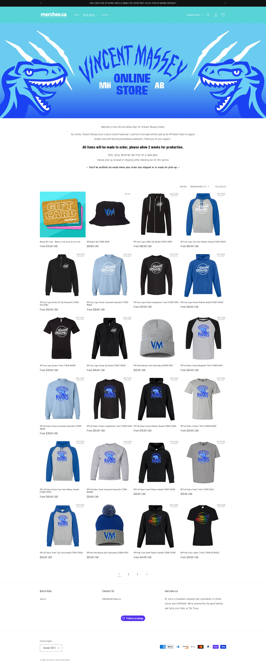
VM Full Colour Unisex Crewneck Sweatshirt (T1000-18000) (61, 427)
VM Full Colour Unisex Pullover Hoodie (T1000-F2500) (155, 426)
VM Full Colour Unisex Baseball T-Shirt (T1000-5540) (202, 365)
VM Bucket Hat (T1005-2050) (98, 241)
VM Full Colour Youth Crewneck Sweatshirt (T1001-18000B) (107, 490)
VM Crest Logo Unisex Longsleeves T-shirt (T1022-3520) (156, 302)
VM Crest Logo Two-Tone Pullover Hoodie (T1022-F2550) (203, 241)
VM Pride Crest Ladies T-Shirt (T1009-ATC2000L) (200, 552)
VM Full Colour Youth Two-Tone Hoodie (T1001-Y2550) (61, 552)
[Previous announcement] (40, 3)
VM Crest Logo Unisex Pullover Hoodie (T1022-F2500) (202, 302)
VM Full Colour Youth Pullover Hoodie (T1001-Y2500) (154, 489)
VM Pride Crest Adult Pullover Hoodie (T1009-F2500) (155, 552)
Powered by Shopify (63, 660)
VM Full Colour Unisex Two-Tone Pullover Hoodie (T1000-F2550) (59, 490)
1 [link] (119, 574)
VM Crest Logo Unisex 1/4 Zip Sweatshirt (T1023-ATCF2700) (59, 303)
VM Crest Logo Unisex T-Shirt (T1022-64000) (57, 365)
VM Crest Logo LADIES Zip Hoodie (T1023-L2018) (153, 241)
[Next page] (146, 574)
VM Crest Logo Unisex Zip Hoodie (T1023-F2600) (106, 365)
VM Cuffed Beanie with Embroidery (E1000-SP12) (153, 365)
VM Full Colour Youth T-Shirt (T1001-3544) (197, 489)
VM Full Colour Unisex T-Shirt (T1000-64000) (198, 426)
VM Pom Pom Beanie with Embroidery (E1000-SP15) (107, 552)
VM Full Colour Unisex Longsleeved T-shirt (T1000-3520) (109, 426)
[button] (90, 14)
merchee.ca (50, 660)
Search (43, 598)
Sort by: (183, 186)
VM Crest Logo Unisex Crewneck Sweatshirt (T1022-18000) (108, 303)
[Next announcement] (225, 3)
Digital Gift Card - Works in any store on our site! (60, 241)
